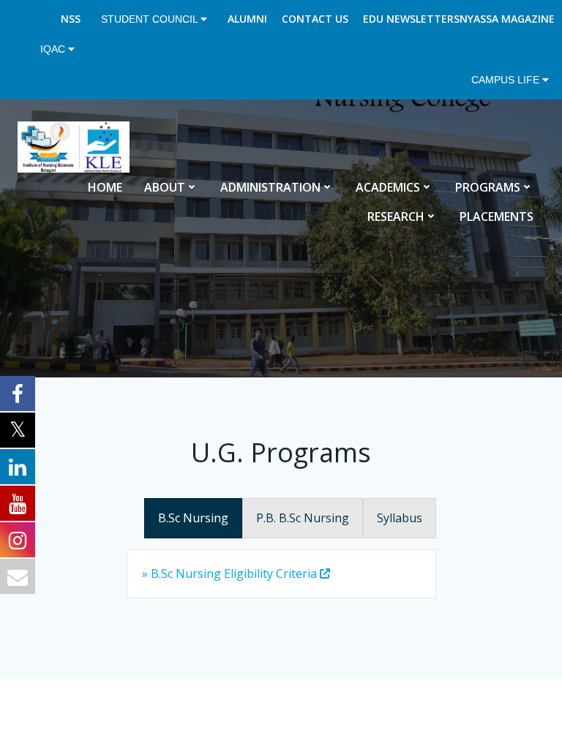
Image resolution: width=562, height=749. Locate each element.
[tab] (193, 518)
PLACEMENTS (496, 216)
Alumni (247, 19)
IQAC (54, 49)
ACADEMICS (388, 187)
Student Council (151, 19)
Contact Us (315, 19)
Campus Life (506, 80)
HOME (105, 187)
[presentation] (193, 518)
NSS (70, 19)
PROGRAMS (487, 187)
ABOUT (164, 187)
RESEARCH (395, 216)
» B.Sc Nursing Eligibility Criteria (229, 573)
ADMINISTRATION (270, 187)
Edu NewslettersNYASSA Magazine (459, 19)
